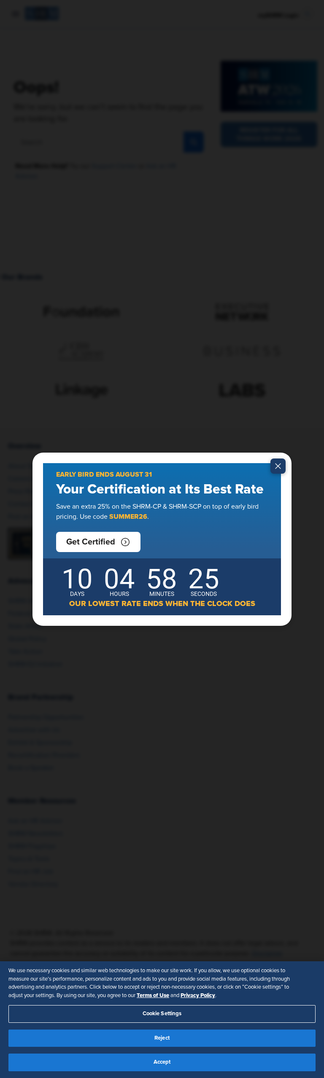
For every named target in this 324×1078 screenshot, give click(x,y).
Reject (162, 1038)
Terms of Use (153, 995)
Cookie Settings (162, 1013)
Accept (162, 1062)
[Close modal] (278, 466)
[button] (98, 542)
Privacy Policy (198, 995)
